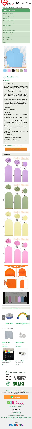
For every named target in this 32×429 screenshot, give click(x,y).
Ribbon (5, 42)
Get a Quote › (5, 346)
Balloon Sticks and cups (9, 23)
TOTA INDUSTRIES (16, 412)
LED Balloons (6, 37)
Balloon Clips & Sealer (8, 16)
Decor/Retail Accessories (9, 30)
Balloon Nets (6, 18)
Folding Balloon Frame (8, 32)
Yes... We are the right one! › (16, 406)
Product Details (6, 80)
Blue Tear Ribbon (9, 323)
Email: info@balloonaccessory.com (16, 415)
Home (3, 7)
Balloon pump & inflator (8, 20)
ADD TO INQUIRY (16, 149)
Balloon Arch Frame (8, 13)
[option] (9, 317)
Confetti (5, 27)
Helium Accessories (8, 35)
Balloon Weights (7, 25)
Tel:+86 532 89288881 (16, 413)
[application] (16, 298)
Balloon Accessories (10, 7)
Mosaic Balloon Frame (8, 39)
